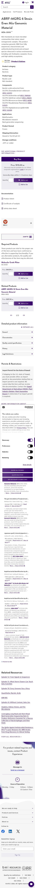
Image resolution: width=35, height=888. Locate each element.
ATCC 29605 (26, 98)
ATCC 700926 (25, 95)
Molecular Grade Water (10, 262)
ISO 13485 (11, 878)
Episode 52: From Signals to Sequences (15, 677)
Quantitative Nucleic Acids (11, 693)
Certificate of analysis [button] (12, 204)
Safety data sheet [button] (10, 208)
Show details (27, 465)
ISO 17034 (17, 881)
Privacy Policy (22, 428)
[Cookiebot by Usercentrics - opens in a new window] (25, 407)
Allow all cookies (17, 470)
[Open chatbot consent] (31, 884)
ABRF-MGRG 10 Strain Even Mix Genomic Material (14, 290)
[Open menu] (2, 2)
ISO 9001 (28, 875)
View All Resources (10, 737)
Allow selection (17, 475)
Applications (7, 12)
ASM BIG (4, 698)
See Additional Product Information (13, 152)
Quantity (5, 180)
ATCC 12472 (7, 93)
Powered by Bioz (7, 661)
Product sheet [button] (9, 199)
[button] (32, 7)
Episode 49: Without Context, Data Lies (15, 702)
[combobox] (15, 7)
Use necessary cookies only (17, 479)
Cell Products (17, 12)
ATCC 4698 (27, 100)
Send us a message (17, 770)
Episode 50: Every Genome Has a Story (15, 688)
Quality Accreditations (12, 875)
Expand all (28, 327)
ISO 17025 (23, 878)
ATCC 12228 (7, 110)
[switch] (30, 446)
